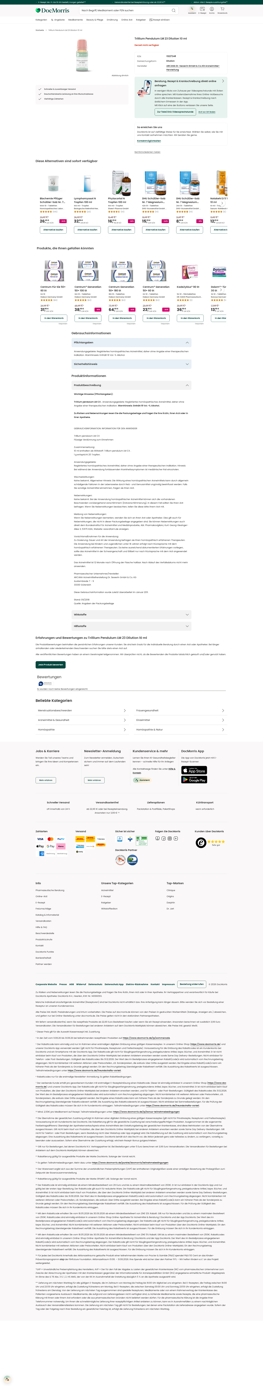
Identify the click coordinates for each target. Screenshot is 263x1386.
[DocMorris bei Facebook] (163, 838)
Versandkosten (43, 920)
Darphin (171, 902)
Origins (170, 896)
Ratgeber (106, 902)
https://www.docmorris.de (205, 1044)
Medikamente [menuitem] (75, 19)
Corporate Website (46, 984)
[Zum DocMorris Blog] (157, 838)
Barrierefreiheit (43, 957)
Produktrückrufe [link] (44, 939)
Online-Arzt (41, 896)
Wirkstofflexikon (109, 908)
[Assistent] (7, 1379)
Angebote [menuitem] (59, 19)
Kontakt (155, 984)
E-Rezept (40, 902)
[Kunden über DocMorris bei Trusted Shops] (211, 843)
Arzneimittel (107, 890)
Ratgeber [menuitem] (141, 19)
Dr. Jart (170, 908)
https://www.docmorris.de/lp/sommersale (146, 1038)
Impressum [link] (168, 984)
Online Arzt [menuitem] (126, 19)
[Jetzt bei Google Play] (203, 779)
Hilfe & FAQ (41, 927)
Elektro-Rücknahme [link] (137, 984)
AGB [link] (71, 984)
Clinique (171, 890)
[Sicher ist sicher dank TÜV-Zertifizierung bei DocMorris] (119, 839)
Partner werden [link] (44, 964)
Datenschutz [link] (95, 984)
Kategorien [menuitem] (41, 19)
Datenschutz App (114, 984)
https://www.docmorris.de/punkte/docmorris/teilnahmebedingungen (130, 1163)
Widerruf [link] (81, 984)
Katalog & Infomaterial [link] (47, 914)
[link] (120, 860)
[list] (82, 56)
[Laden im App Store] (203, 770)
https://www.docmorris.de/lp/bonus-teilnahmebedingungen (146, 1112)
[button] (175, 112)
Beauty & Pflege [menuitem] (94, 19)
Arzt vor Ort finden (206, 112)
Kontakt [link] (40, 945)
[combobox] (129, 10)
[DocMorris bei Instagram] (169, 838)
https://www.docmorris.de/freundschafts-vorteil (94, 1071)
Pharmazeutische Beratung (50, 890)
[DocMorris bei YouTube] (175, 838)
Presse (63, 984)
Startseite (40, 30)
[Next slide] (222, 203)
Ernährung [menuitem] (112, 19)
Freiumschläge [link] (43, 908)
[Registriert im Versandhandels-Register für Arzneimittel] (141, 841)
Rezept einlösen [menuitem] (161, 19)
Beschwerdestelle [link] (45, 933)
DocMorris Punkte (45, 951)
